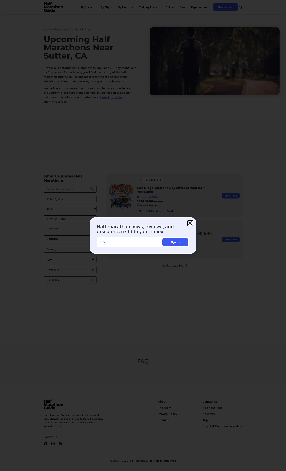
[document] (143, 235)
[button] (190, 223)
